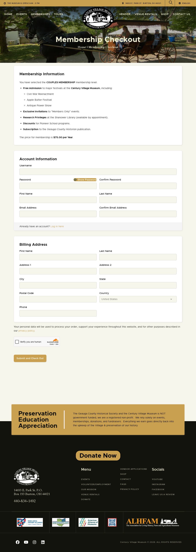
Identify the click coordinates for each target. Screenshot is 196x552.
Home (82, 47)
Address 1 (25, 265)
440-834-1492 (25, 501)
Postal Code (26, 293)
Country (104, 293)
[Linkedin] (43, 542)
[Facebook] (17, 542)
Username (25, 165)
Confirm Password (110, 179)
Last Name (105, 193)
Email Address (27, 207)
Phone (23, 307)
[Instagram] (34, 542)
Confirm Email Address (113, 207)
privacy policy (26, 330)
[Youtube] (26, 542)
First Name (25, 193)
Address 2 (105, 265)
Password (25, 179)
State (102, 279)
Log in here (57, 226)
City (21, 279)
